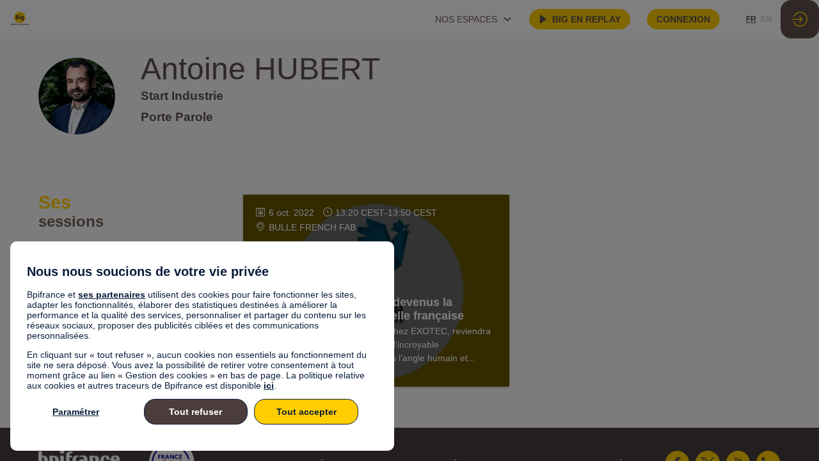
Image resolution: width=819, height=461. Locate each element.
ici (269, 385)
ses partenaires (111, 294)
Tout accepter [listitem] (306, 412)
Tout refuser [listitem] (195, 412)
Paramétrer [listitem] (75, 412)
